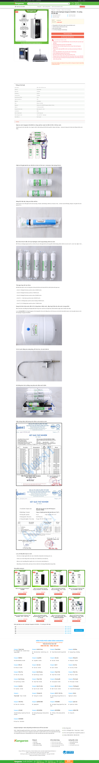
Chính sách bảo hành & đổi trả (58, 745)
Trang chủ (39, 6)
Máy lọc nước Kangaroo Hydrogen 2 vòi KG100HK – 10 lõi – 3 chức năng (22, 616)
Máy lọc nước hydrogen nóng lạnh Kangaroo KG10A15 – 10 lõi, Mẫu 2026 (40, 589)
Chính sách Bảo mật (56, 746)
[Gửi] (69, 3)
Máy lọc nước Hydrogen (66, 9)
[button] (22, 6)
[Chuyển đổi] (15, 122)
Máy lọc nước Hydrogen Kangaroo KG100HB (22, 589)
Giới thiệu (79, 0)
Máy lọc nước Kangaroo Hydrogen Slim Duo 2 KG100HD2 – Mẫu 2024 (76, 589)
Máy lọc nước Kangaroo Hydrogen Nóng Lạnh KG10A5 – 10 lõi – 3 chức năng (58, 589)
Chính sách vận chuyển (56, 742)
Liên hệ (84, 0)
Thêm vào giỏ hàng (68, 33)
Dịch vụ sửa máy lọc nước (57, 6)
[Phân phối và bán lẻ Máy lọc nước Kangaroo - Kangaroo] (19, 3)
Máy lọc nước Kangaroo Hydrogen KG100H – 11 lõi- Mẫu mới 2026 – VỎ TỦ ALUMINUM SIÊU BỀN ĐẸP (58, 616)
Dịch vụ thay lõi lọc (46, 6)
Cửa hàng (58, 9)
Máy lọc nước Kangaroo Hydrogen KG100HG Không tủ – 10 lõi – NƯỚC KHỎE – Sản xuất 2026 (76, 616)
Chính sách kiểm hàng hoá (57, 743)
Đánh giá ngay (79, 630)
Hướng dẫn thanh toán (74, 745)
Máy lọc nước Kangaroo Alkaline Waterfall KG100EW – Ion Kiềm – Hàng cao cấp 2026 (40, 616)
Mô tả (17, 121)
